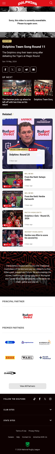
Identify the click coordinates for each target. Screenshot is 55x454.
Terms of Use (21, 431)
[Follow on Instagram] (50, 399)
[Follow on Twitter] (45, 399)
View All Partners (27, 386)
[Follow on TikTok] (34, 399)
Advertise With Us (40, 437)
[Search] (51, 3)
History (7, 41)
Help (18, 437)
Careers (11, 437)
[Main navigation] (4, 3)
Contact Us (26, 437)
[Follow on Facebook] (40, 399)
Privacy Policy (34, 431)
